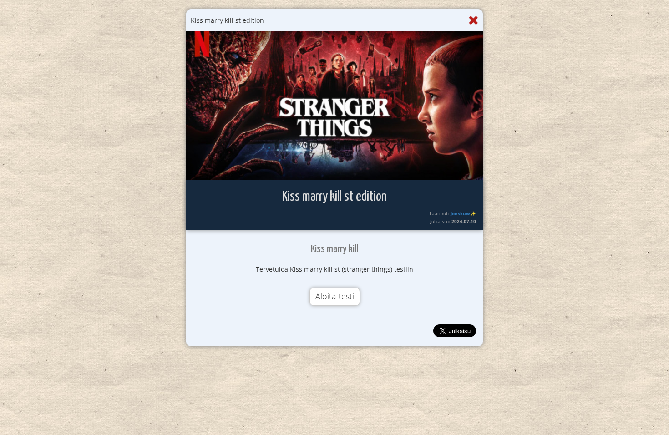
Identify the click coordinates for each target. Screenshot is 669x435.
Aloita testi (334, 296)
